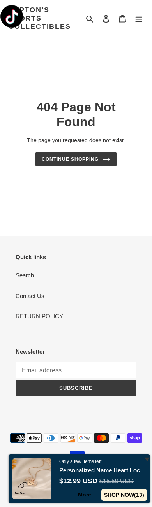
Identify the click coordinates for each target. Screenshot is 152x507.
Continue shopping (70, 159)
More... (87, 494)
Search (25, 275)
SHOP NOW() (124, 495)
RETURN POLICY (39, 316)
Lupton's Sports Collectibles (40, 18)
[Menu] (139, 18)
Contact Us (30, 296)
